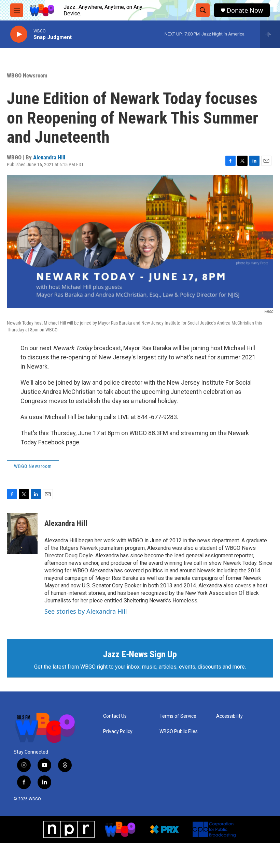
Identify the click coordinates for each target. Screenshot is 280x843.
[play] (18, 34)
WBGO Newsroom (27, 75)
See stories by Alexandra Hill (85, 611)
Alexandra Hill (49, 157)
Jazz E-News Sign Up (140, 654)
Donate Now (245, 10)
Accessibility (229, 716)
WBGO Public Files (178, 731)
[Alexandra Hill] (22, 533)
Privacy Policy (117, 731)
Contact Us (115, 716)
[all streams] (270, 34)
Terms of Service (177, 716)
